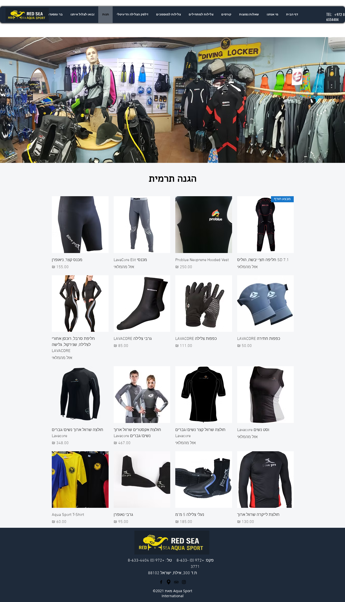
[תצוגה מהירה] (203, 224)
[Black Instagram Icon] (183, 582)
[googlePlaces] (168, 582)
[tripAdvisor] (176, 582)
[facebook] (161, 582)
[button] (201, 14)
